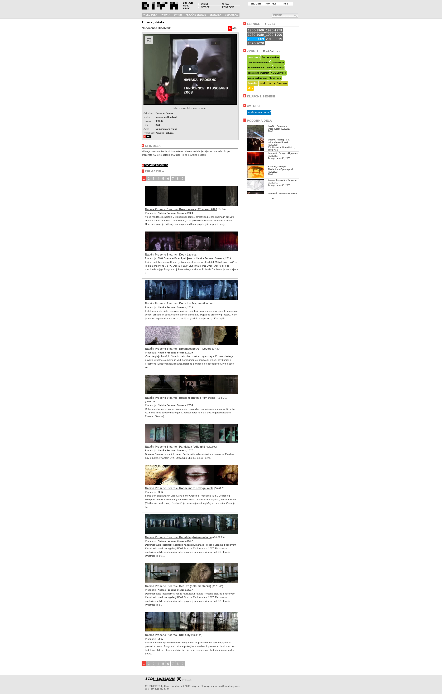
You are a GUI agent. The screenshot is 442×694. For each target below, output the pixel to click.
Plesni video (275, 78)
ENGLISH (256, 3)
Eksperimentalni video (260, 67)
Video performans (257, 78)
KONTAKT (271, 3)
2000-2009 (256, 39)
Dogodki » (253, 83)
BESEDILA (215, 14)
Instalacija (279, 68)
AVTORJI (165, 14)
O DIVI (204, 4)
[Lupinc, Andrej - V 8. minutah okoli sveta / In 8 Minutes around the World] (255, 150)
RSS (286, 3)
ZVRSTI (178, 14)
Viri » (250, 88)
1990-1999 (274, 34)
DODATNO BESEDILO (156, 165)
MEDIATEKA (231, 14)
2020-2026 (256, 43)
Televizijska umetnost (258, 73)
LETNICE (253, 24)
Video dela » (254, 57)
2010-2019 (274, 39)
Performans (267, 83)
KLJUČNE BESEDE (196, 14)
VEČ (148, 136)
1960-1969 (256, 30)
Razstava (282, 83)
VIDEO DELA (150, 14)
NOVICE (205, 7)
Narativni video (278, 73)
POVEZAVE (228, 7)
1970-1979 (274, 30)
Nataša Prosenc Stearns (259, 112)
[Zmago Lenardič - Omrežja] (255, 191)
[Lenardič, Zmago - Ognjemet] (255, 164)
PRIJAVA (186, 680)
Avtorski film (277, 63)
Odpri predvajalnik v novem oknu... (190, 108)
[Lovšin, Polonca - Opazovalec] (255, 137)
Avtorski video (270, 57)
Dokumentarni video (258, 62)
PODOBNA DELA (259, 120)
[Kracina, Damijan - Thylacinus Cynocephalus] (255, 177)
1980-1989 (256, 34)
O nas (225, 4)
